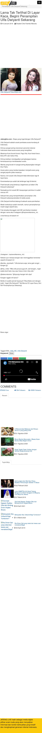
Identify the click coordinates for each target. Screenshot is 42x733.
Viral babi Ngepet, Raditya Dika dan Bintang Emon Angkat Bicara (26, 502)
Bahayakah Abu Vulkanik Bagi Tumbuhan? (28, 515)
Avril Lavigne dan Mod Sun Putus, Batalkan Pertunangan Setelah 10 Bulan (27, 481)
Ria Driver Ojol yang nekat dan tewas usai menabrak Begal (28, 524)
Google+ (16, 358)
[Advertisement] (21, 47)
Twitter (10, 358)
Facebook (3, 358)
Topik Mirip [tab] (6, 462)
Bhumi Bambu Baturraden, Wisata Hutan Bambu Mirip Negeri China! (27, 440)
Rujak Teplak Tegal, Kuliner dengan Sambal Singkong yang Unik (26, 450)
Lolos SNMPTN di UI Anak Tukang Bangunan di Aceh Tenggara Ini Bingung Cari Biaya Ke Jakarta (27, 492)
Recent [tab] (4, 395)
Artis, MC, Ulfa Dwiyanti (18, 351)
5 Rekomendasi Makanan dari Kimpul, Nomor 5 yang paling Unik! (26, 429)
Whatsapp (22, 358)
